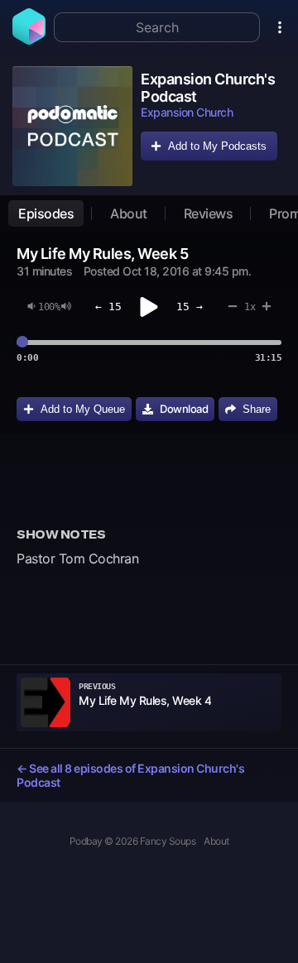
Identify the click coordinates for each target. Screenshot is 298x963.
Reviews (208, 213)
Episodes (46, 213)
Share (257, 409)
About (128, 213)
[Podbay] (29, 39)
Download (184, 408)
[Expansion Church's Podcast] (72, 126)
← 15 (108, 306)
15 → (189, 306)
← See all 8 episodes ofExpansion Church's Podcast (130, 775)
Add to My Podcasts (217, 146)
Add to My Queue (83, 409)
